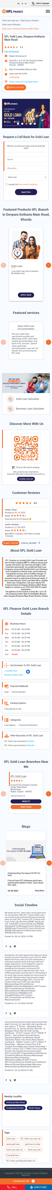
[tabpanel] (26, 113)
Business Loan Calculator (30, 408)
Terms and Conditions (27, 184)
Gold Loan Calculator (27, 398)
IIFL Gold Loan (18, 776)
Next (48, 265)
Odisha (31, 741)
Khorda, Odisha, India (13, 675)
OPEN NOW (14, 77)
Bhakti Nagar (34, 1108)
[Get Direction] (28, 673)
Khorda (31, 745)
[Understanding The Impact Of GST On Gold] (26, 851)
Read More (39, 891)
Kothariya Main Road (15, 1102)
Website (26, 801)
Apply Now (26, 295)
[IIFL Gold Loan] (12, 11)
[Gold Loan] (26, 245)
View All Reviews (11, 51)
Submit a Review (10, 543)
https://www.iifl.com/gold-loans (23, 82)
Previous (3, 265)
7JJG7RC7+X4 (10, 671)
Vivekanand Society (15, 1108)
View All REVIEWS (28, 543)
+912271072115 (18, 796)
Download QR (26, 479)
